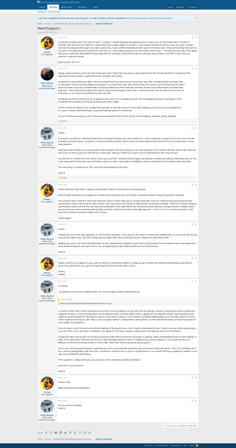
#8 (196, 377)
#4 (196, 184)
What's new (66, 7)
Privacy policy (175, 445)
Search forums (54, 11)
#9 (196, 400)
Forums (53, 7)
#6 (196, 258)
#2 (196, 68)
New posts (41, 11)
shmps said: (64, 299)
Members (82, 7)
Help (95, 7)
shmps (42, 32)
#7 (196, 281)
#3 (196, 128)
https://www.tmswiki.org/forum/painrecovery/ (150, 18)
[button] (74, 7)
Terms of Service (161, 445)
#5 (196, 224)
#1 (196, 37)
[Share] (192, 37)
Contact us (148, 445)
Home (42, 7)
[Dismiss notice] (196, 18)
